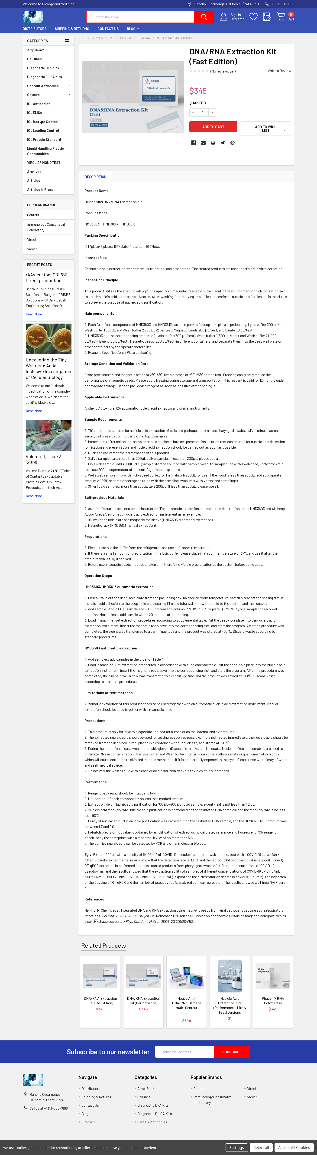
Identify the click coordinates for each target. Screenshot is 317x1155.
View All (33, 249)
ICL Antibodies (39, 104)
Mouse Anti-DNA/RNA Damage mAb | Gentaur (186, 1003)
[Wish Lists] (256, 17)
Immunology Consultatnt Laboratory (46, 227)
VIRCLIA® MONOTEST (44, 162)
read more (34, 314)
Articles (33, 180)
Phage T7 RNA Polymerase (273, 1000)
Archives (34, 171)
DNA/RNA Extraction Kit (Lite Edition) (100, 1000)
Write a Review (279, 70)
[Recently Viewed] (270, 17)
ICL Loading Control (43, 130)
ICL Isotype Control (42, 121)
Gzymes (33, 95)
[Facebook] (193, 143)
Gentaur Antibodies (43, 86)
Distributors (34, 28)
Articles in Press (40, 189)
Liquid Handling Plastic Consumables (45, 151)
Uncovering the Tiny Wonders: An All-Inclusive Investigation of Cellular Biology (48, 368)
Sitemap (88, 1122)
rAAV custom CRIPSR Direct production (47, 277)
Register (237, 19)
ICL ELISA (34, 112)
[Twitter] (223, 143)
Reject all (261, 1147)
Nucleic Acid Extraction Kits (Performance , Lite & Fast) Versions (229, 1005)
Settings (237, 1147)
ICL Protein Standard (44, 139)
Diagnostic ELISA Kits (44, 77)
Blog (131, 28)
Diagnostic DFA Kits (43, 68)
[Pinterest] (232, 143)
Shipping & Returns (72, 28)
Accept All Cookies (294, 1147)
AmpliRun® (35, 50)
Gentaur (33, 214)
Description (96, 177)
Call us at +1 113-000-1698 (49, 1108)
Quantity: (198, 102)
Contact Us (108, 28)
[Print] (213, 143)
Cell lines (34, 59)
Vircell (31, 239)
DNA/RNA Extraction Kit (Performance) (143, 1000)
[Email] (203, 143)
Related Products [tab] (103, 945)
